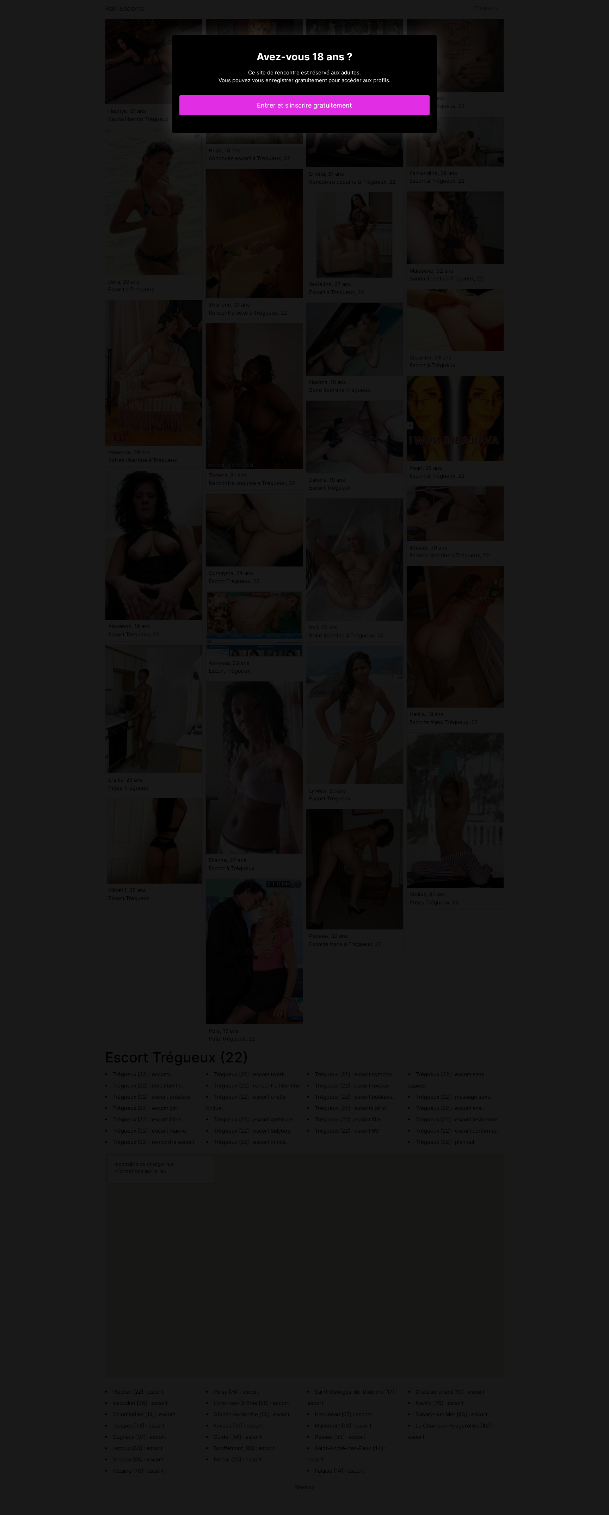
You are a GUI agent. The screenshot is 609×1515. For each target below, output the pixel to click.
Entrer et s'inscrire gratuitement (304, 105)
